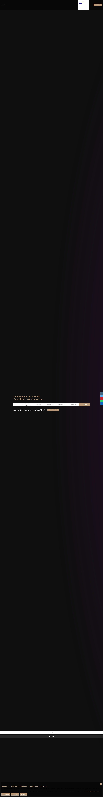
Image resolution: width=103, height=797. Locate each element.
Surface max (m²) (73, 404)
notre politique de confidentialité (92, 791)
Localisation (38, 404)
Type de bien (27, 403)
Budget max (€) (61, 404)
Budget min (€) (50, 404)
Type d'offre (16, 403)
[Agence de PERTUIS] (83, 5)
